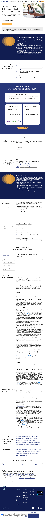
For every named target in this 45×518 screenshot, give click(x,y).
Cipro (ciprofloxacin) (32, 164)
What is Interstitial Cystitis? (20, 465)
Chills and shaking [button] (23, 240)
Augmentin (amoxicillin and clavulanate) (35, 166)
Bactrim (17, 168)
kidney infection (28, 313)
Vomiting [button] (40, 240)
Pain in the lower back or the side (32, 240)
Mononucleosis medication (20, 444)
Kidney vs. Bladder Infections (34, 465)
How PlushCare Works (18, 493)
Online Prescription (35, 453)
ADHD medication (24, 449)
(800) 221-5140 (32, 491)
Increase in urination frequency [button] (21, 232)
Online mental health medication (35, 451)
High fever (18, 240)
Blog (16, 499)
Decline (33, 514)
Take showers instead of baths (7, 259)
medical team (12, 482)
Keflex (27, 164)
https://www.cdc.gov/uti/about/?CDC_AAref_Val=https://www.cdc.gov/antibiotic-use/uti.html (18, 476)
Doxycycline (23, 164)
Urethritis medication (29, 442)
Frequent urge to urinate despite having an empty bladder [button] (25, 230)
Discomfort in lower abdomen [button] (34, 234)
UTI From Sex (5, 464)
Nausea (17, 242)
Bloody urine (18, 234)
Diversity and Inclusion (18, 505)
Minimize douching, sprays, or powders (8, 269)
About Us (17, 495)
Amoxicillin (18, 164)
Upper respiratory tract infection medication (23, 436)
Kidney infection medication (20, 442)
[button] (13, 1)
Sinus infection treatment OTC (35, 444)
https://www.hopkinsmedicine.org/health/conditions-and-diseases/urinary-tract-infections (19, 474)
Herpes (23, 424)
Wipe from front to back (7, 262)
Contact (31, 493)
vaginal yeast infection (20, 406)
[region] (22, 514)
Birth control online (19, 453)
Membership (32, 494)
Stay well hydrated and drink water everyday (8, 254)
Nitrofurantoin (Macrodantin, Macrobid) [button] (31, 168)
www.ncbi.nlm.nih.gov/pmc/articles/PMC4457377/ (27, 478)
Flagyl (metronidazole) (19, 166)
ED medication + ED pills (20, 451)
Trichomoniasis (24, 422)
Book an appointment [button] (7, 23)
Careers (17, 500)
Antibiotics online (38, 449)
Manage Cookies (33, 512)
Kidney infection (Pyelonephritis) (6, 153)
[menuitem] (4, 1)
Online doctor (18, 449)
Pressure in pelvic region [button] (25, 234)
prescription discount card (7, 28)
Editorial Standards (17, 502)
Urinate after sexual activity (8, 265)
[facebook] (8, 508)
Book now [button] (41, 1)
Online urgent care (19, 455)
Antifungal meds (36, 442)
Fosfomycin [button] (22, 168)
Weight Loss (25, 501)
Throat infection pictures (30, 440)
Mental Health (25, 495)
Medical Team (18, 496)
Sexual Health (4, 3)
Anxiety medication (32, 449)
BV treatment (18, 438)
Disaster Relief (25, 502)
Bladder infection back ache (20, 440)
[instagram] (3, 508)
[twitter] (5, 508)
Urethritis (4, 147)
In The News (18, 497)
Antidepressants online (27, 453)
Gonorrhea (22, 420)
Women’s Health (10, 3)
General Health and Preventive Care (25, 497)
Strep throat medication (35, 436)
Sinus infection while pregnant (35, 438)
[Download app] (40, 492)
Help (30, 495)
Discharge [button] (29, 225)
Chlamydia (22, 418)
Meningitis (27, 444)
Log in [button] (37, 1)
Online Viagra (25, 455)
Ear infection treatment (25, 438)
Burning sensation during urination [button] (21, 225)
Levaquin (26, 166)
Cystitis (4, 149)
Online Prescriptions (25, 492)
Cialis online (27, 451)
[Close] (44, 515)
